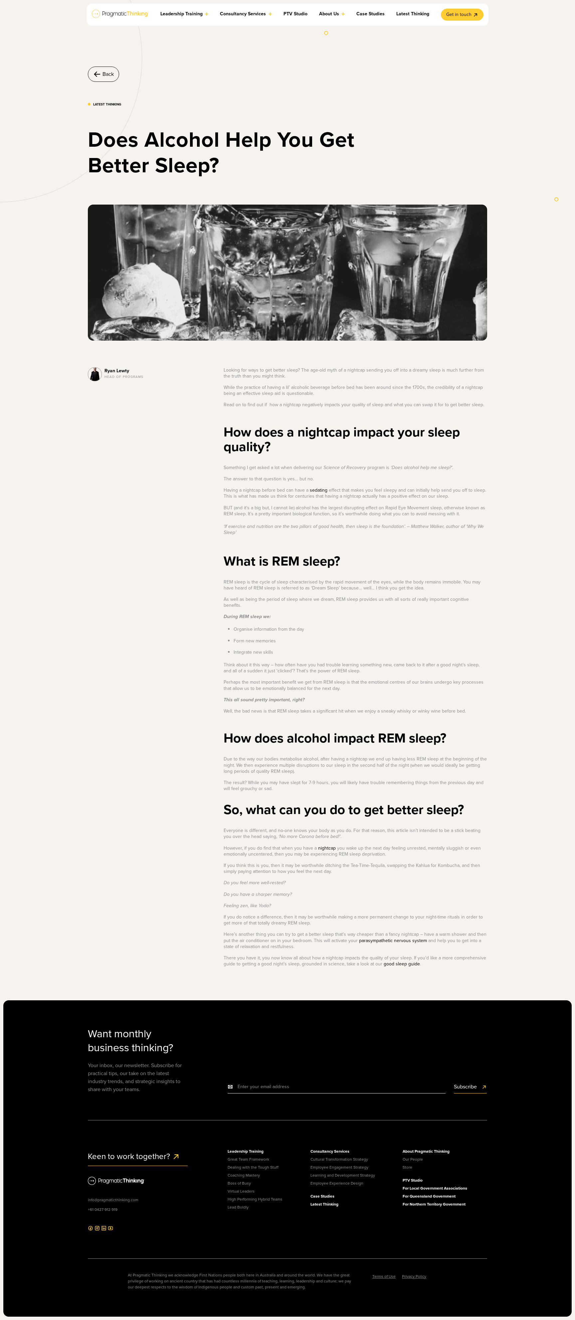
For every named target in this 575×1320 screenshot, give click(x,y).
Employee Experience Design (336, 1183)
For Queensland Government (429, 1196)
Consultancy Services (329, 1151)
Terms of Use (384, 1276)
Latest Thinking (324, 1204)
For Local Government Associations (435, 1188)
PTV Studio (413, 1180)
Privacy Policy (414, 1276)
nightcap (327, 848)
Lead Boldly (238, 1207)
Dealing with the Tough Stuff (253, 1167)
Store (407, 1167)
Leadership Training (246, 1151)
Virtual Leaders (241, 1191)
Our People (413, 1159)
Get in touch (459, 14)
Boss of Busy (239, 1183)
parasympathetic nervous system (393, 940)
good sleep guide (402, 963)
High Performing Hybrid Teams (255, 1199)
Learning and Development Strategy (342, 1175)
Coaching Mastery (244, 1175)
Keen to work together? (130, 1156)
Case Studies (322, 1196)
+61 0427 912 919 (102, 1210)
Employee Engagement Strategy (339, 1167)
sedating (318, 490)
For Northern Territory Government (434, 1204)
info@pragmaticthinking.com (113, 1200)
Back (108, 74)
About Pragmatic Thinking (426, 1151)
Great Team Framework (248, 1159)
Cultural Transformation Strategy (339, 1159)
